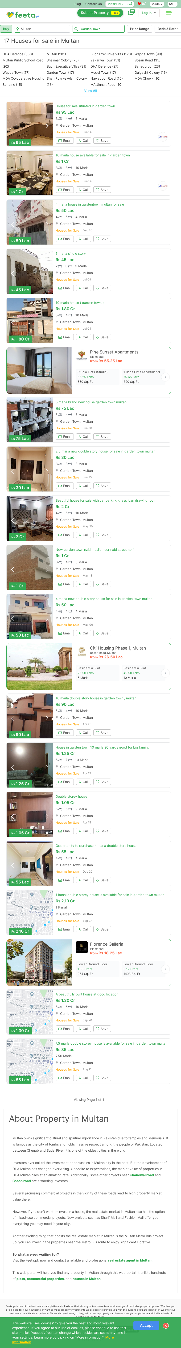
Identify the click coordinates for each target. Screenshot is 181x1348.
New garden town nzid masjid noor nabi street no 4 (95, 549)
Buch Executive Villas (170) (111, 54)
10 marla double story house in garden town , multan (96, 698)
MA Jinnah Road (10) (106, 84)
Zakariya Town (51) (105, 60)
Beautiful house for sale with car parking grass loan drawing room (106, 500)
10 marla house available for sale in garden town (93, 155)
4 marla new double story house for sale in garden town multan (104, 599)
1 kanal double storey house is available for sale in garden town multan (110, 895)
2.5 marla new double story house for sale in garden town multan (105, 451)
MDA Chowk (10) (147, 78)
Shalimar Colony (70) (63, 60)
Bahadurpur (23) (147, 66)
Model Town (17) (103, 72)
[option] (30, 123)
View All (90, 91)
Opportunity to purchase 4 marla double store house (96, 846)
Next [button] (47, 126)
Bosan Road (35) (147, 60)
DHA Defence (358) (18, 54)
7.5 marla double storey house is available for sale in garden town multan (111, 1043)
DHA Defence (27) (104, 66)
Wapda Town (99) (148, 54)
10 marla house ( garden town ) (80, 303)
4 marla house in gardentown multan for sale (90, 204)
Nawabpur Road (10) (106, 78)
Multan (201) (56, 54)
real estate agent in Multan (130, 1260)
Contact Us (93, 4)
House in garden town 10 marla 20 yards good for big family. (102, 747)
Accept (146, 1325)
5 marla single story (71, 253)
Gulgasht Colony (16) (151, 72)
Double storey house (71, 796)
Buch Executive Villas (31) (66, 66)
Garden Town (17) (60, 72)
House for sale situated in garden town (85, 106)
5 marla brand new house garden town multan (91, 402)
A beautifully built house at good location (87, 994)
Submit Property (99, 12)
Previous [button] (12, 126)
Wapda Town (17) (16, 72)
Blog (77, 4)
